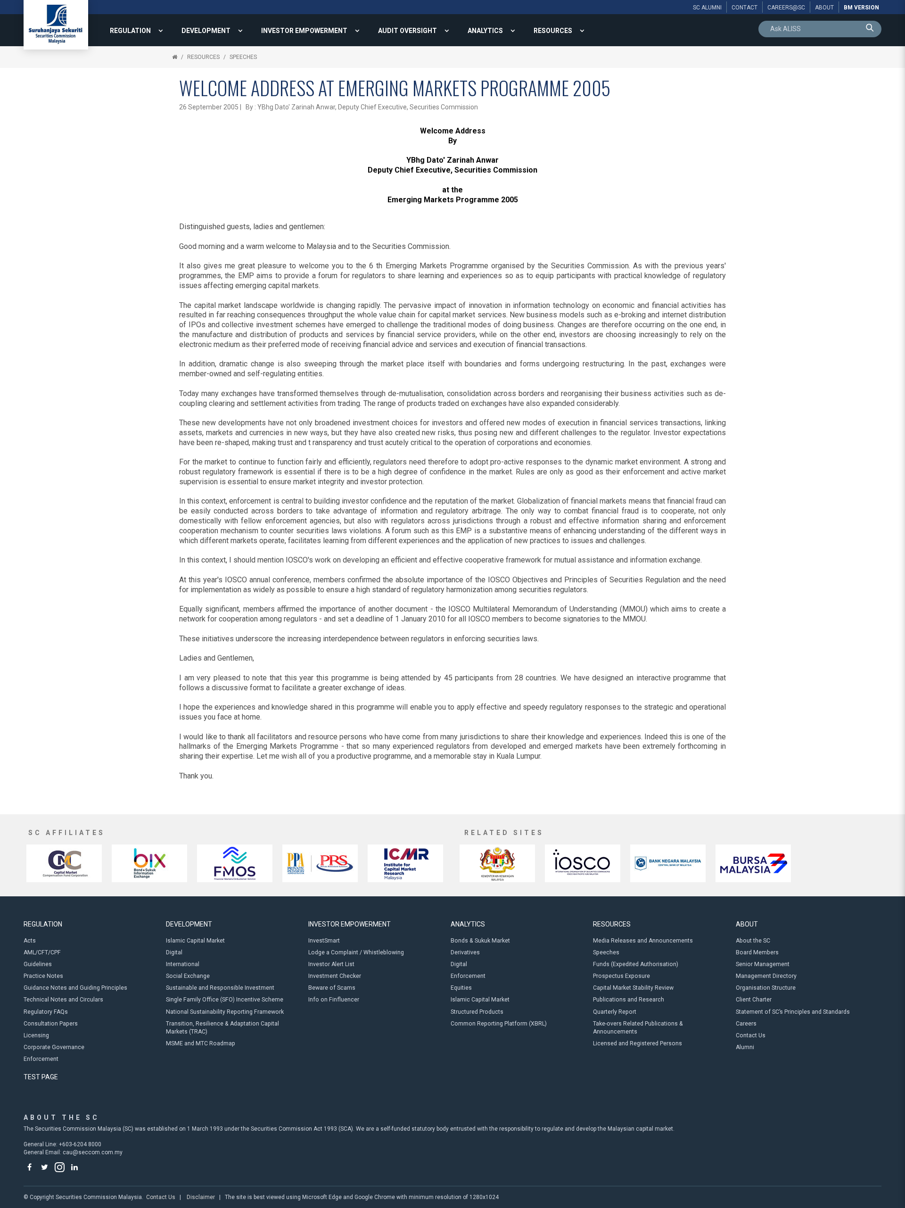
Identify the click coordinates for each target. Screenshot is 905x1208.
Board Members (757, 952)
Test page (41, 1077)
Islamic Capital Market (195, 940)
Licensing (36, 1035)
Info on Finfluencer (333, 999)
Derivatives (465, 952)
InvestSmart (324, 940)
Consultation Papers (51, 1023)
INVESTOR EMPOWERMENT (304, 30)
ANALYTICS (485, 30)
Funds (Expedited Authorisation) (635, 964)
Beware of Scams (331, 988)
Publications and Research (628, 999)
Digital (174, 952)
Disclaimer (201, 1197)
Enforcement (41, 1059)
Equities (461, 988)
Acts (30, 940)
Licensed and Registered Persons (637, 1043)
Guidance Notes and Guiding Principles (75, 988)
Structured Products (477, 1012)
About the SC (753, 940)
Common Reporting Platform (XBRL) (499, 1023)
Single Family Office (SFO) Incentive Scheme (224, 999)
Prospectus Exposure (621, 976)
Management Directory (766, 976)
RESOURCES (553, 30)
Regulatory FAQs (46, 1012)
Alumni (745, 1047)
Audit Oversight (407, 30)
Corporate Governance (54, 1047)
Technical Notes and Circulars (63, 999)
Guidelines (38, 964)
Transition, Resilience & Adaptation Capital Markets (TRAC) (222, 1027)
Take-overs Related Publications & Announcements (638, 1027)
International (182, 964)
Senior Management (763, 964)
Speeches (243, 57)
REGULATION (130, 30)
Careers (746, 1023)
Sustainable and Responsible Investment (220, 988)
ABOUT (747, 924)
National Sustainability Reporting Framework (225, 1012)
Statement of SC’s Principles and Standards (793, 1012)
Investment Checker (334, 976)
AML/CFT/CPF (42, 952)
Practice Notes (43, 976)
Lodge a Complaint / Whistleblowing (356, 952)
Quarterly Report (614, 1012)
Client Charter (754, 999)
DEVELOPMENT (205, 30)
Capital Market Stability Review (633, 988)
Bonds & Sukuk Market (480, 940)
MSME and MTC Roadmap (200, 1043)
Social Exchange (188, 976)
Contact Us (750, 1035)
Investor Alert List (331, 964)
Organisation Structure (766, 988)
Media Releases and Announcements (643, 940)
